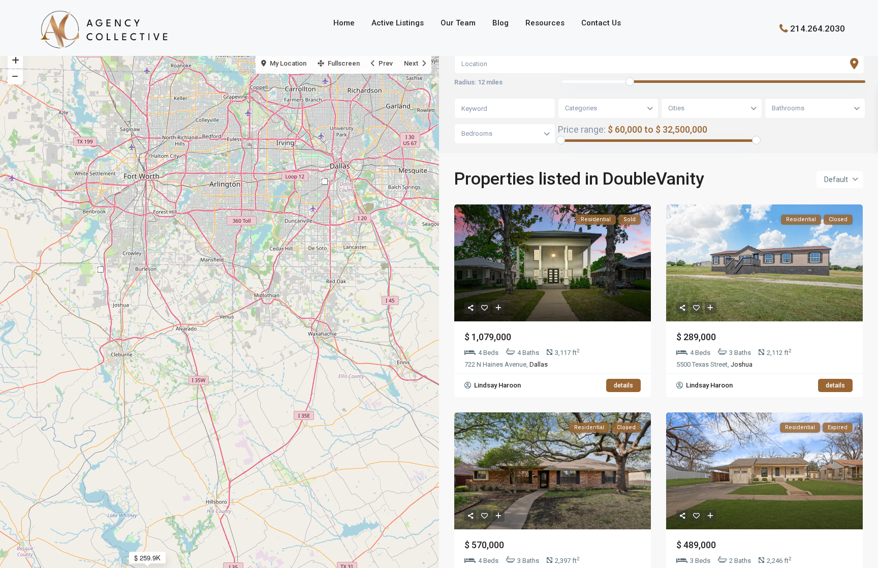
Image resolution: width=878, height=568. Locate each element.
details (623, 385)
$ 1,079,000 (487, 337)
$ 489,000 (696, 545)
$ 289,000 (696, 337)
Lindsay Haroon (497, 385)
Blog (500, 22)
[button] (101, 269)
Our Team (458, 22)
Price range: (582, 129)
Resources (545, 22)
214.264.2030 (817, 28)
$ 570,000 (484, 545)
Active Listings (397, 22)
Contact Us (601, 22)
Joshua (741, 364)
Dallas (538, 364)
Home (344, 22)
